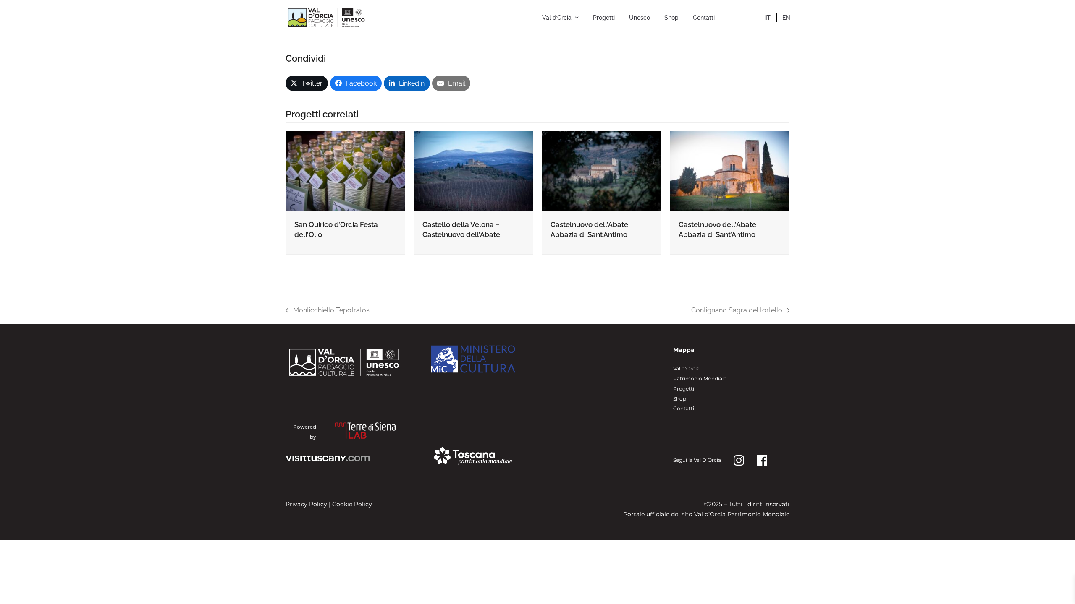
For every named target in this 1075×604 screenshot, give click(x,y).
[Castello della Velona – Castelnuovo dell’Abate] (473, 170)
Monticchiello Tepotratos (328, 310)
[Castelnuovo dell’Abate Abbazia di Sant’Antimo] (601, 170)
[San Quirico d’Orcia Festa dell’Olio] (345, 170)
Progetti (683, 388)
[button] (307, 83)
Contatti (683, 408)
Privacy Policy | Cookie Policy (329, 504)
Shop (679, 399)
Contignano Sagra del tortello (736, 310)
